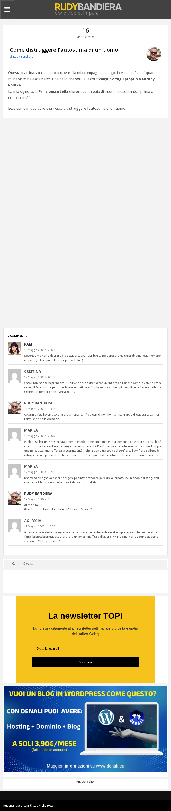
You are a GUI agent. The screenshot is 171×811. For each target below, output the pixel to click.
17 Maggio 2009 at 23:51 (39, 499)
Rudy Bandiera (23, 56)
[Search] (13, 564)
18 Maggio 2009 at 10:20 (39, 526)
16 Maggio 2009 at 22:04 (39, 350)
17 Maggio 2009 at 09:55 (39, 377)
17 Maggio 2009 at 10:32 (39, 409)
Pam (28, 344)
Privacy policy (85, 782)
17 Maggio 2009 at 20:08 (39, 472)
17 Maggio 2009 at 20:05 (39, 436)
